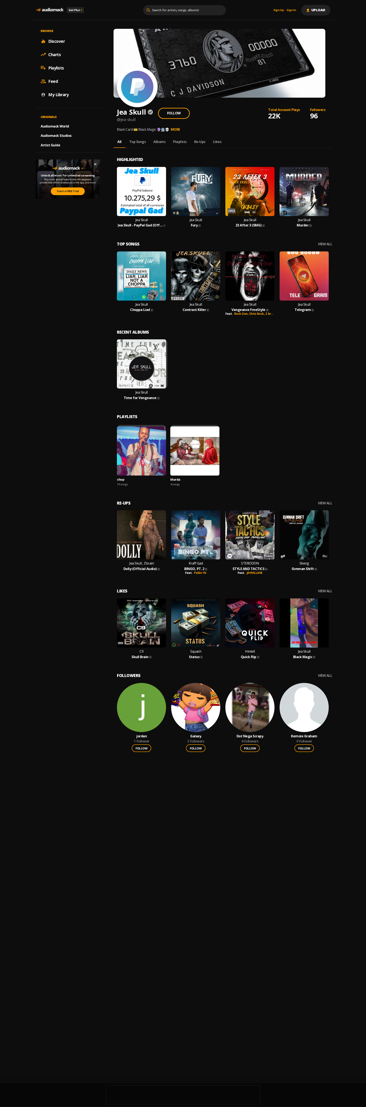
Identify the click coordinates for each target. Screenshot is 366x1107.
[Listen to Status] (195, 623)
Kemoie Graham (304, 736)
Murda (175, 479)
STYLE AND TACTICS (249, 569)
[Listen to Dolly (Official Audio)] (141, 534)
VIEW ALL (325, 244)
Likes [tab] (217, 141)
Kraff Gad (196, 563)
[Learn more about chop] (141, 451)
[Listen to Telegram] (304, 276)
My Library (58, 94)
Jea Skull (141, 220)
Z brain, (271, 314)
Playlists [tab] (180, 141)
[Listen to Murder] (304, 191)
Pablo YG (200, 573)
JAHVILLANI (254, 573)
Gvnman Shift (303, 569)
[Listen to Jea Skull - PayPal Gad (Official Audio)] (141, 191)
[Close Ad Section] (95, 164)
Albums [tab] (159, 141)
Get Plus (75, 10)
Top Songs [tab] (137, 141)
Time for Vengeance (140, 398)
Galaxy (195, 736)
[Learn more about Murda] (194, 451)
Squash (195, 651)
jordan (141, 736)
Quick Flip (248, 657)
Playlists (56, 68)
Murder (303, 225)
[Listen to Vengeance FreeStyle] (249, 276)
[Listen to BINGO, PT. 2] (195, 534)
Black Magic (302, 657)
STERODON (250, 563)
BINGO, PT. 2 (194, 569)
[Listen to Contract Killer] (195, 276)
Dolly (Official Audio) (140, 569)
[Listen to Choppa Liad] (141, 276)
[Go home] (50, 10)
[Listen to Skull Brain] (141, 623)
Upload (318, 10)
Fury (194, 225)
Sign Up (278, 10)
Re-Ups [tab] (199, 141)
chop (120, 479)
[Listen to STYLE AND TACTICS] (249, 534)
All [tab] (119, 141)
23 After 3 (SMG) (249, 225)
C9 (141, 651)
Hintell (250, 651)
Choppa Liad (140, 310)
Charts (54, 54)
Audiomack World (55, 126)
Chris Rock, (257, 314)
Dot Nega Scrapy (250, 736)
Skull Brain (140, 657)
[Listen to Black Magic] (304, 623)
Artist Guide (50, 145)
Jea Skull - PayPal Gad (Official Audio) (140, 225)
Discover (56, 41)
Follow (174, 113)
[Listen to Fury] (195, 191)
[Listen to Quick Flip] (249, 623)
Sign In (291, 10)
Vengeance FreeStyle (248, 310)
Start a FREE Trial (68, 191)
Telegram (303, 310)
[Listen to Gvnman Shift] (304, 534)
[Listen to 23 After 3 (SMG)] (249, 191)
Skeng (304, 563)
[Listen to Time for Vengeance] (141, 363)
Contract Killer (194, 310)
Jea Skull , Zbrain (141, 563)
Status (194, 657)
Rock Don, (241, 314)
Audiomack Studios (56, 135)
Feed (53, 81)
